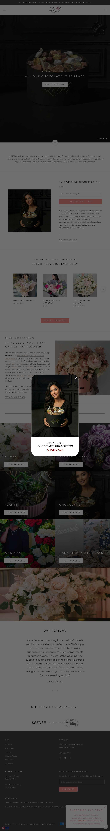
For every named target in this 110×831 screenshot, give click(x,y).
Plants (8, 752)
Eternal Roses (23, 355)
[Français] (7, 828)
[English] (3, 828)
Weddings (9, 760)
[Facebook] (60, 758)
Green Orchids (34, 375)
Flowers (8, 744)
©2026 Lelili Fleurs (15, 824)
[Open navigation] (4, 10)
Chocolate (9, 748)
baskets (14, 367)
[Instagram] (70, 758)
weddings (9, 364)
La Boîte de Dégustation (79, 182)
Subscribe (68, 789)
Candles (29, 367)
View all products (55, 321)
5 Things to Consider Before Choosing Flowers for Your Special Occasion (35, 807)
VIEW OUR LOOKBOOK (15, 397)
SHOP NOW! (55, 450)
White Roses (19, 375)
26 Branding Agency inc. (43, 824)
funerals (20, 364)
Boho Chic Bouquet (24, 300)
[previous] (6, 289)
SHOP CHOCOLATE (55, 84)
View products (16, 464)
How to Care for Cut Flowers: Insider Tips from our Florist (29, 803)
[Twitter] (65, 758)
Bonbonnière (11, 358)
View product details (68, 240)
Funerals (9, 764)
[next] (103, 289)
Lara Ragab (56, 679)
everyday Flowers (36, 355)
